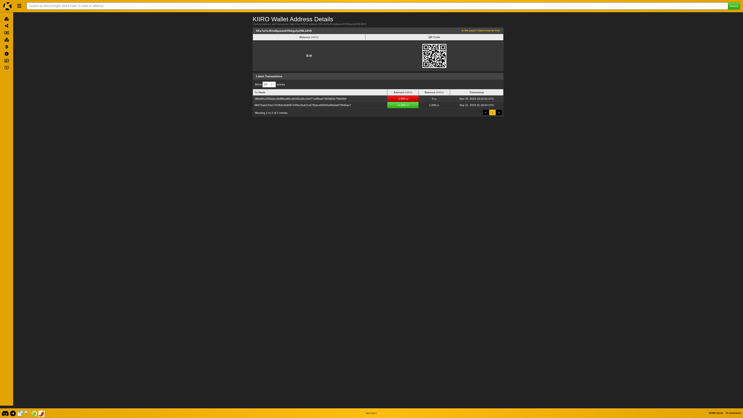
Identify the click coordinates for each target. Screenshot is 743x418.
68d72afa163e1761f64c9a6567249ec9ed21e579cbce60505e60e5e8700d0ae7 (302, 105)
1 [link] (492, 112)
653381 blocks (716, 413)
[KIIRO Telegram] (13, 413)
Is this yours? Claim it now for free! (481, 30)
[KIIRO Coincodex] (27, 413)
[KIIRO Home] (7, 6)
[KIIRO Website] (20, 413)
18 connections (733, 413)
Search (734, 6)
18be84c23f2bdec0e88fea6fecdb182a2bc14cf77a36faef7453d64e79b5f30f (300, 98)
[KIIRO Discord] (5, 413)
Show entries (270, 84)
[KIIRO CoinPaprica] (41, 413)
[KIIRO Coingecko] (34, 413)
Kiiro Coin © (371, 413)
